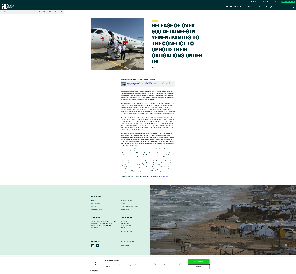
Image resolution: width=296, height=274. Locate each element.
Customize (198, 266)
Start (3, 11)
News (6, 11)
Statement (11, 11)
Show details (108, 271)
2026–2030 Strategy (268, 1)
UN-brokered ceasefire (140, 103)
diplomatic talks (130, 119)
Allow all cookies (198, 261)
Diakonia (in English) (96, 209)
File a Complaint (95, 206)
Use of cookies (125, 245)
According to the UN (155, 163)
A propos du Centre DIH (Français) (130, 206)
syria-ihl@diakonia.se (161, 176)
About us (93, 200)
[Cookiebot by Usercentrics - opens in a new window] (94, 271)
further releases (151, 123)
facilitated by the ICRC (137, 129)
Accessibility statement (128, 241)
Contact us (277, 1)
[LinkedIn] (92, 245)
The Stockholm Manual (256, 1)
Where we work (95, 203)
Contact (123, 203)
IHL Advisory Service (288, 1)
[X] (97, 245)
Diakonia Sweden (125, 209)
